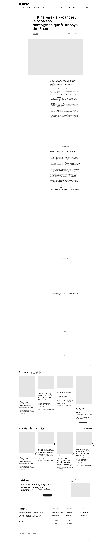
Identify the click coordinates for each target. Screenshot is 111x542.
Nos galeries (68, 515)
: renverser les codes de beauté (83, 410)
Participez (74, 7)
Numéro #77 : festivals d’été (24, 7)
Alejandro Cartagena (75, 94)
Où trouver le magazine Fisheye (58, 512)
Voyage (57, 7)
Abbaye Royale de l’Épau (65, 81)
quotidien (59, 97)
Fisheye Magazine (69, 470)
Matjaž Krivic (65, 169)
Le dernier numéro (55, 515)
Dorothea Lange (53, 104)
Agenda (68, 7)
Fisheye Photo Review (56, 520)
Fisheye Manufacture (70, 523)
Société (39, 7)
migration (53, 103)
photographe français (62, 115)
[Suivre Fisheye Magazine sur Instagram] (22, 521)
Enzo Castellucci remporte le (45, 397)
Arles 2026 (34, 7)
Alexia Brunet (73, 153)
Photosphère (81, 7)
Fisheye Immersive (69, 512)
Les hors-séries (54, 523)
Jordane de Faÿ (30, 413)
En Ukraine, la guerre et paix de (64, 395)
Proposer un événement (84, 515)
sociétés (51, 182)
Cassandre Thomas (50, 409)
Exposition (35, 33)
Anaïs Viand (76, 33)
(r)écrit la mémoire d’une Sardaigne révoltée (26, 403)
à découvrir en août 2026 (64, 460)
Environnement (46, 7)
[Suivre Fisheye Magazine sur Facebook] (19, 521)
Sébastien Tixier (67, 111)
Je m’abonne (47, 495)
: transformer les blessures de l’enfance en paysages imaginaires (46, 450)
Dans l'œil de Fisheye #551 (78, 480)
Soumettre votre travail (84, 512)
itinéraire (55, 85)
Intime (53, 7)
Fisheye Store (68, 520)
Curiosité (63, 7)
